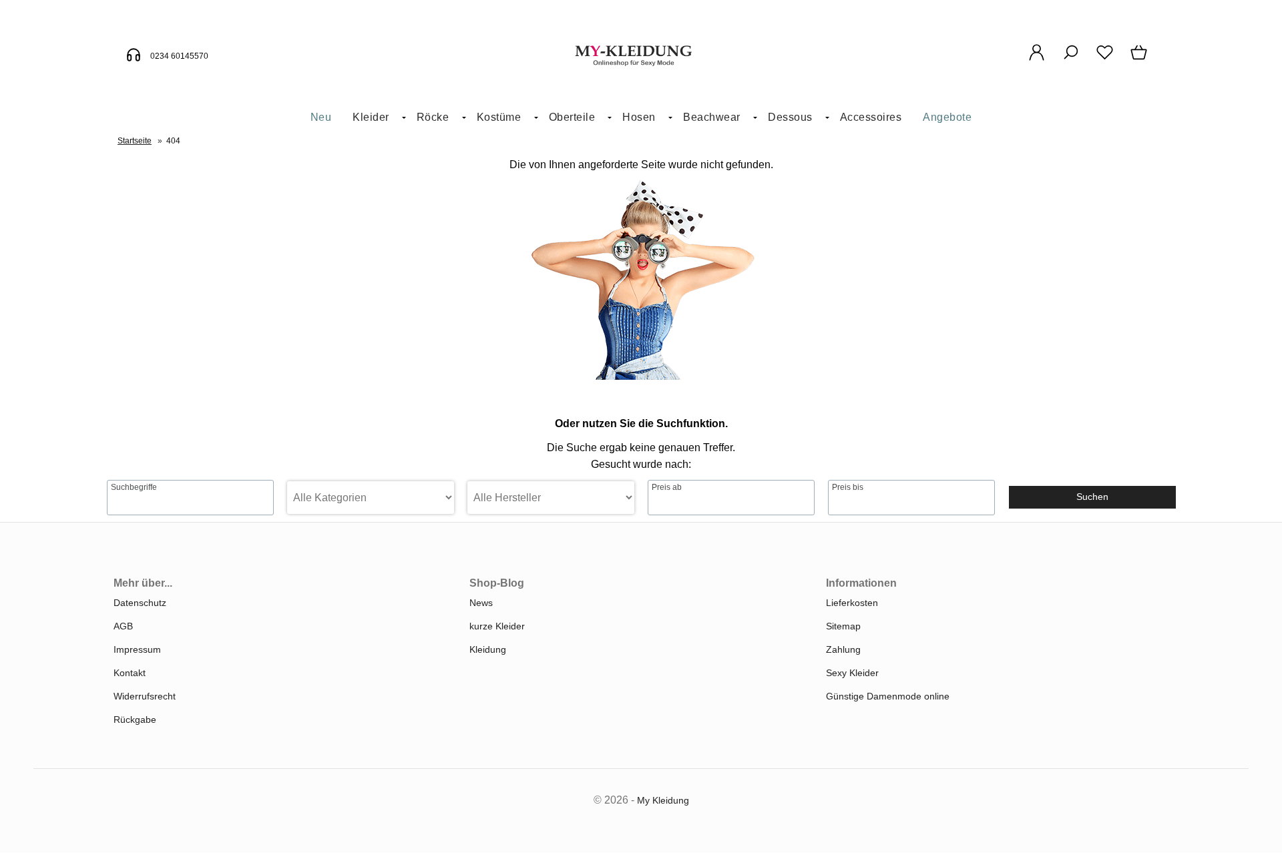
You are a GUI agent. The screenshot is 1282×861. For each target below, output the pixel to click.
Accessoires (871, 117)
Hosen (639, 117)
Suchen (1092, 496)
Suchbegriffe (134, 487)
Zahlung (843, 649)
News (481, 602)
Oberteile (572, 117)
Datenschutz (140, 602)
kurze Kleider (497, 626)
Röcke (433, 117)
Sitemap (843, 626)
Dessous (790, 117)
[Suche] (1071, 59)
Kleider (371, 117)
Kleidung (487, 649)
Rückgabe (135, 719)
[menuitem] (321, 117)
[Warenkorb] (1140, 59)
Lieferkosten (852, 602)
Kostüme (499, 117)
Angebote (947, 117)
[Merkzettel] (1105, 59)
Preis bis (847, 487)
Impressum (137, 649)
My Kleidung (663, 800)
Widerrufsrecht (145, 696)
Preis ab (667, 487)
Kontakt (130, 672)
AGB (123, 626)
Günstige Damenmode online (887, 696)
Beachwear (711, 117)
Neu (321, 117)
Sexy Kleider (852, 672)
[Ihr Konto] (1037, 59)
